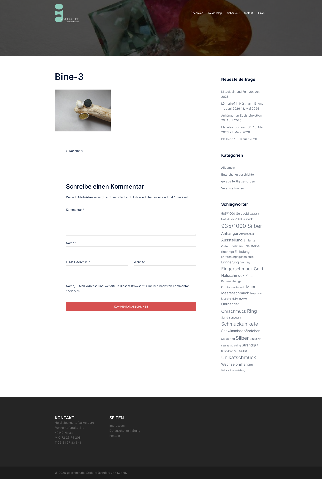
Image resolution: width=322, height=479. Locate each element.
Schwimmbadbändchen (240, 331)
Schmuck (232, 13)
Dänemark (76, 151)
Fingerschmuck (237, 268)
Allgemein (228, 167)
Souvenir (255, 338)
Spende (225, 345)
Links (261, 13)
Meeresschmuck (235, 293)
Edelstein (236, 246)
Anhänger (229, 233)
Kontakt (248, 13)
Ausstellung (232, 240)
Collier (225, 246)
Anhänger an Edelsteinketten (241, 115)
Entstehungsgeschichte (237, 174)
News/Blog (215, 13)
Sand (224, 317)
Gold (258, 268)
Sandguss (235, 317)
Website (139, 262)
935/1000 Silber (241, 226)
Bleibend (227, 139)
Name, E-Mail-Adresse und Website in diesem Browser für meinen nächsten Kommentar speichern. (127, 288)
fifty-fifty (245, 262)
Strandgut (250, 345)
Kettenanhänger (232, 281)
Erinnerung (230, 262)
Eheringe (227, 252)
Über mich (197, 13)
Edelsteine (252, 246)
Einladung (242, 252)
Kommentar (75, 209)
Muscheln (256, 293)
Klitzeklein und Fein (234, 91)
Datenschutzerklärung (124, 430)
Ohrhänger (230, 304)
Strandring (227, 351)
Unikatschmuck (238, 357)
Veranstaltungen (232, 188)
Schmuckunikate (239, 324)
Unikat (243, 350)
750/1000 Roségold (242, 219)
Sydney (122, 473)
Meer (250, 286)
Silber (242, 338)
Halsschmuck (232, 275)
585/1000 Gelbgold (235, 213)
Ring (252, 311)
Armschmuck (247, 233)
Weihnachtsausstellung (233, 370)
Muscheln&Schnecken (234, 298)
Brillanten (250, 240)
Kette (249, 276)
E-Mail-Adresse (78, 262)
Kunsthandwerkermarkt (233, 287)
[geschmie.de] (67, 13)
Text (236, 351)
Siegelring (228, 338)
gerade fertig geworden (238, 181)
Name (71, 243)
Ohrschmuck (233, 311)
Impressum (117, 425)
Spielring (235, 345)
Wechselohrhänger (237, 364)
